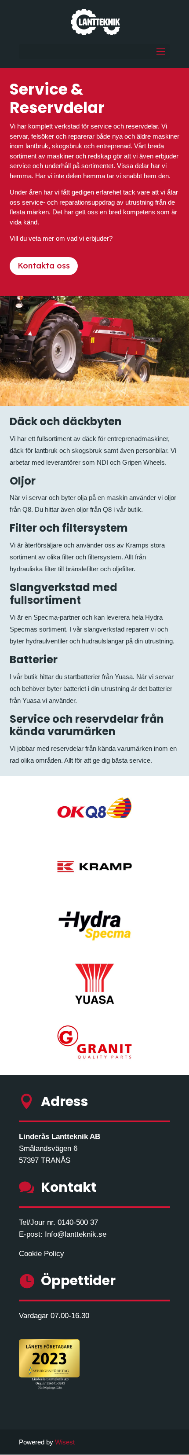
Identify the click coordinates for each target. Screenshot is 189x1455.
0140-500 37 (78, 1222)
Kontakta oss (44, 266)
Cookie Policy (41, 1253)
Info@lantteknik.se (75, 1234)
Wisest (65, 1442)
